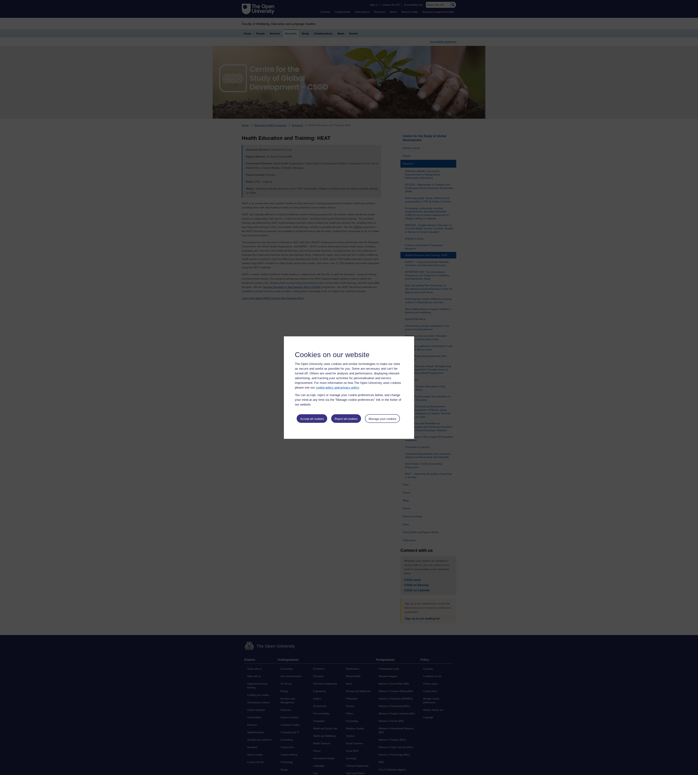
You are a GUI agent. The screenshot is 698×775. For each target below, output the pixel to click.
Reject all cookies (346, 418)
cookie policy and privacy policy (337, 387)
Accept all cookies (312, 418)
